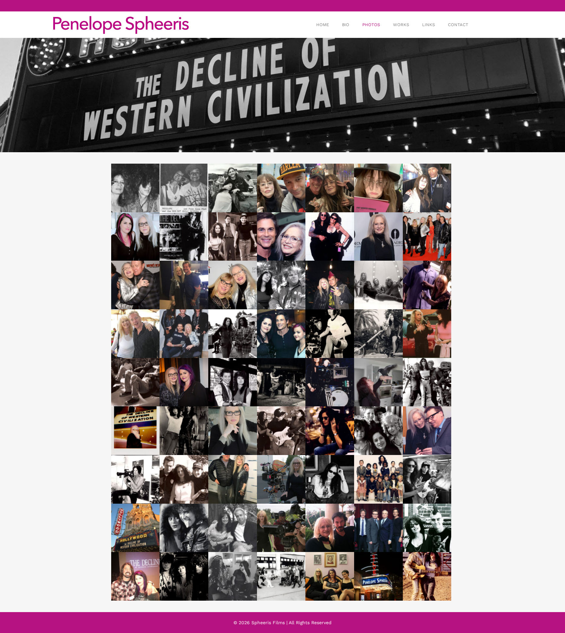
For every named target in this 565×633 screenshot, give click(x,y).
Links (428, 24)
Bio (345, 24)
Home (322, 24)
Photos (371, 24)
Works (401, 24)
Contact (458, 24)
